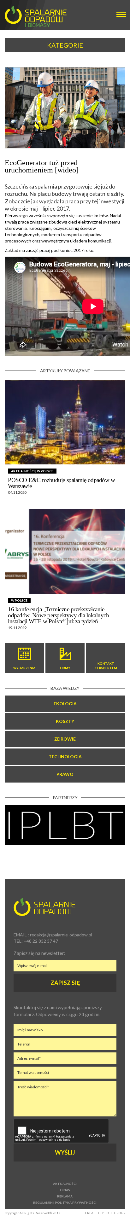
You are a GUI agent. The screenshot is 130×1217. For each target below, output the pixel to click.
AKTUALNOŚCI (23, 471)
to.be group (115, 1213)
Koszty (65, 721)
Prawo (65, 774)
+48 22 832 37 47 (41, 941)
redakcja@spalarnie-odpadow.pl (61, 934)
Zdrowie (65, 739)
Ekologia (65, 703)
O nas (65, 1190)
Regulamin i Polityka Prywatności (65, 1202)
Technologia (65, 756)
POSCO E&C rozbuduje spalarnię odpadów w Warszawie (61, 483)
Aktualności (65, 1183)
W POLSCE (45, 471)
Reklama (65, 1196)
